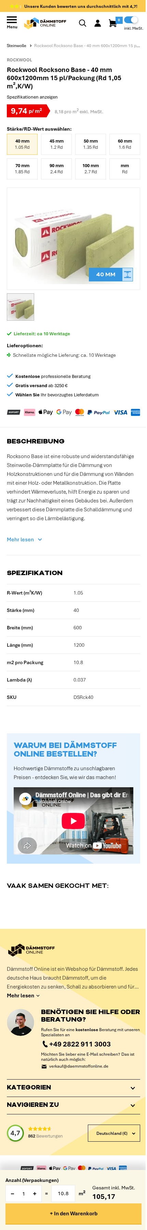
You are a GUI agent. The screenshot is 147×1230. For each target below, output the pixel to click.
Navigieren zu (33, 1112)
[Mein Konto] (97, 23)
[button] (20, 307)
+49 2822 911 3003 (80, 1044)
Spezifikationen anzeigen (32, 97)
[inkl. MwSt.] (131, 19)
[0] (113, 23)
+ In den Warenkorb (73, 1213)
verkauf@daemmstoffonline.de (78, 1066)
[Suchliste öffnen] (82, 23)
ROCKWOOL (19, 60)
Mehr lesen (20, 539)
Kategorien (29, 1095)
